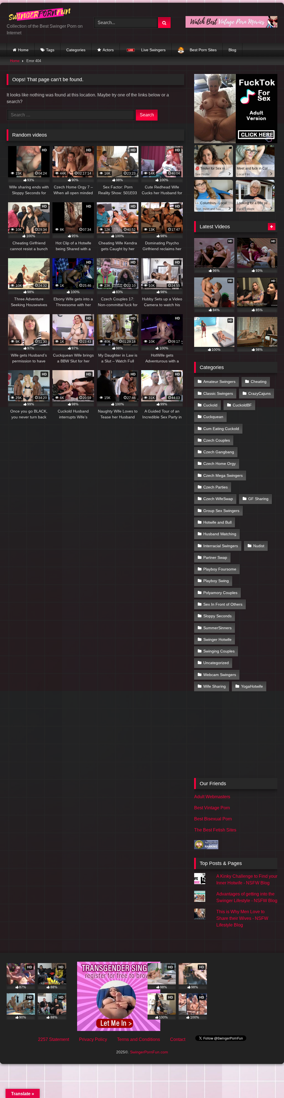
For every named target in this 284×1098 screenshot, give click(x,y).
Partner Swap (215, 557)
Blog (232, 50)
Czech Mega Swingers (223, 475)
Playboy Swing (216, 581)
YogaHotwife (252, 686)
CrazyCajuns (259, 393)
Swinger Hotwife (217, 639)
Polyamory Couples (220, 592)
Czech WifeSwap (218, 498)
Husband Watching (219, 534)
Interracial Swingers (220, 546)
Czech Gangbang (218, 452)
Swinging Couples (219, 651)
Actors (108, 50)
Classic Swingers (218, 393)
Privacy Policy (93, 1039)
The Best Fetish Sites (215, 830)
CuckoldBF (242, 405)
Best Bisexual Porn (213, 819)
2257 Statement (53, 1039)
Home (23, 50)
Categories (75, 50)
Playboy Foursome (219, 569)
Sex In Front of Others (222, 604)
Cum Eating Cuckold (221, 428)
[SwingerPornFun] (44, 15)
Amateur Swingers (219, 381)
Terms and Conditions (138, 1039)
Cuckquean (213, 416)
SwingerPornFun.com (149, 1052)
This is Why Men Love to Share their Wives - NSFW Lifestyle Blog (242, 918)
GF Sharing (258, 498)
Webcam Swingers (219, 674)
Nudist (258, 546)
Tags (50, 50)
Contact (177, 1039)
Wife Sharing (214, 686)
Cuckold (210, 405)
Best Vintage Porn (212, 807)
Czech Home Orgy (219, 463)
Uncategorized (216, 663)
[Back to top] (267, 1081)
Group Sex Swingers (221, 510)
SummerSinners (217, 628)
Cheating (259, 381)
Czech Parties (215, 487)
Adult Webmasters (212, 796)
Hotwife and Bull (217, 522)
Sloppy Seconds (217, 616)
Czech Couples (216, 440)
